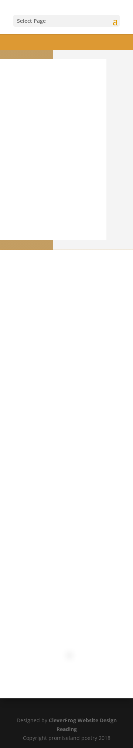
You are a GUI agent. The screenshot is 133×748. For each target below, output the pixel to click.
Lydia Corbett (44, 432)
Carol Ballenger (38, 420)
